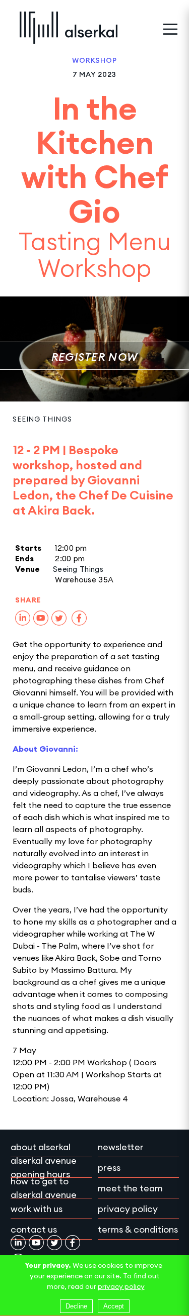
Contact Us (34, 1229)
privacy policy (121, 1286)
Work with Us (36, 1208)
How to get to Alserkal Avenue (44, 1187)
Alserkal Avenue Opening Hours (44, 1167)
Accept (113, 1306)
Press (109, 1167)
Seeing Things (42, 419)
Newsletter (121, 1147)
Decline (76, 1306)
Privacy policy (128, 1208)
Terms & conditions (138, 1229)
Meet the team (130, 1188)
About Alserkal (41, 1147)
